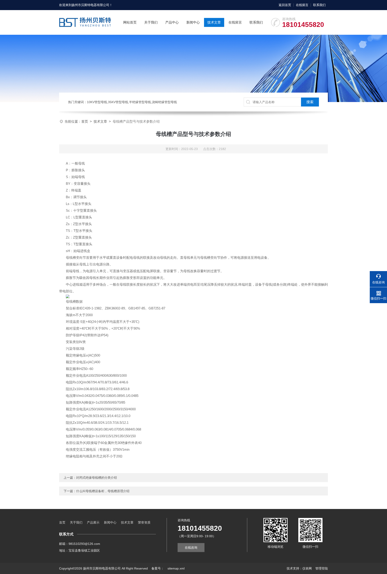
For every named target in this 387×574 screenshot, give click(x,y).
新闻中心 (193, 22)
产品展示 (93, 522)
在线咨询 (191, 547)
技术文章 (214, 22)
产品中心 (172, 22)
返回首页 (285, 5)
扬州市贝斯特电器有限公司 (90, 5)
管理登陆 (321, 568)
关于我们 (151, 22)
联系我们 (319, 5)
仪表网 (307, 568)
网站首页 (130, 22)
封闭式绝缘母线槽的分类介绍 (96, 477)
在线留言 (302, 5)
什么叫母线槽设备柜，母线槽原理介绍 (102, 491)
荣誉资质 (144, 522)
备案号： (157, 568)
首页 (84, 121)
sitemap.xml (176, 568)
